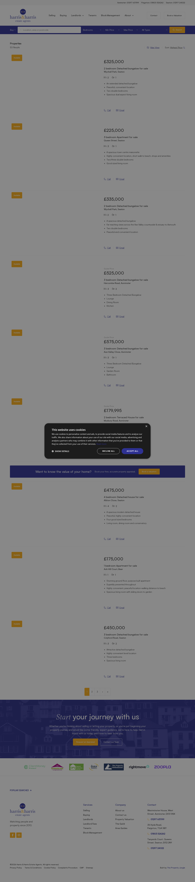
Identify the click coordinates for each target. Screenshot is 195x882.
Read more (101, 444)
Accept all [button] (132, 451)
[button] (60, 451)
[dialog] (97, 441)
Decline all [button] (108, 451)
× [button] (146, 426)
